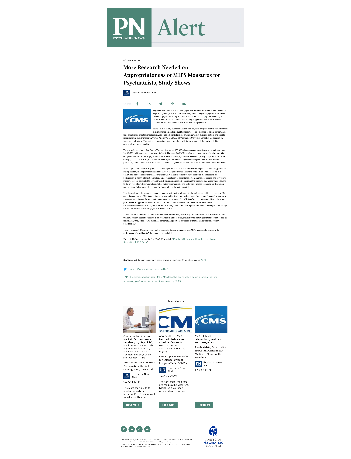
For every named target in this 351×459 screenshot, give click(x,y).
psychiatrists (148, 277)
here (203, 260)
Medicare (135, 277)
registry (163, 351)
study (202, 116)
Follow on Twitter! (148, 269)
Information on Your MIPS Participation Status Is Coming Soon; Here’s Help (139, 366)
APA (161, 336)
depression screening (162, 281)
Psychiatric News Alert (144, 92)
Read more (132, 405)
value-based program (197, 277)
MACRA (180, 348)
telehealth (207, 336)
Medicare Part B (132, 345)
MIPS (178, 281)
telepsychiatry (202, 339)
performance (142, 281)
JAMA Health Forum (173, 277)
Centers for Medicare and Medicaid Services (171, 345)
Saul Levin (170, 336)
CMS (158, 277)
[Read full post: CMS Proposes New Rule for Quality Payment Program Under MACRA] (175, 319)
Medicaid (164, 339)
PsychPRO (146, 342)
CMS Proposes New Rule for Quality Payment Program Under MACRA (173, 360)
